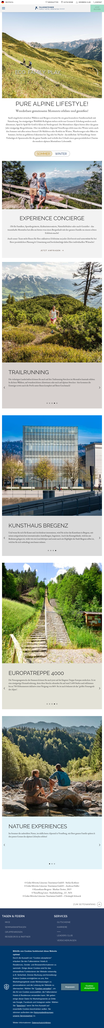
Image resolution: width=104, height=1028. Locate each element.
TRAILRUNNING (29, 372)
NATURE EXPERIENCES (38, 826)
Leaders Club (65, 935)
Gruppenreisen (14, 932)
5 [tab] (56, 403)
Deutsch (9, 2)
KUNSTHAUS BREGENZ (38, 525)
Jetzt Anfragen (50, 250)
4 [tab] (54, 403)
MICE (7, 922)
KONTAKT (98, 2)
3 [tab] (52, 403)
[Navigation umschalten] (2, 8)
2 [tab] (49, 403)
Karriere (62, 927)
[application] (52, 987)
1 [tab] (47, 403)
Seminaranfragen (15, 927)
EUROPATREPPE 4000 (36, 673)
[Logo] (50, 8)
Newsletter (53, 2)
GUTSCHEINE (68, 2)
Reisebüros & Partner (17, 937)
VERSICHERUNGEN (66, 940)
